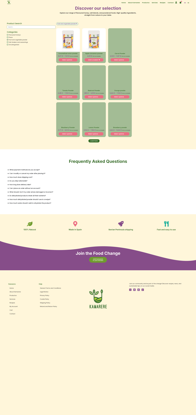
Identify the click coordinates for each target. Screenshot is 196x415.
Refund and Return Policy (48, 306)
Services (155, 3)
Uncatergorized (14, 45)
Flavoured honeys (15, 35)
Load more (94, 141)
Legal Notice (44, 292)
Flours (11, 37)
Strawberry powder (120, 127)
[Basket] (180, 2)
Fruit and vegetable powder (18, 40)
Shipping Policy (45, 303)
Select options (67, 60)
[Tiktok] (143, 290)
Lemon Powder (94, 127)
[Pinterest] (138, 290)
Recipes (162, 3)
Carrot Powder (120, 53)
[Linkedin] (134, 290)
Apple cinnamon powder (94, 53)
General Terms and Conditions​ (50, 288)
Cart (11, 310)
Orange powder (119, 90)
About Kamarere (134, 3)
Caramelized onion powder (68, 53)
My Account (14, 306)
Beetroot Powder (94, 90)
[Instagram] (130, 290)
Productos (145, 3)
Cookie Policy (44, 299)
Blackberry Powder (68, 127)
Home (124, 3)
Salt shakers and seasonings (18, 42)
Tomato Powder (68, 90)
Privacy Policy (44, 295)
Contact (171, 3)
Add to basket (93, 60)
